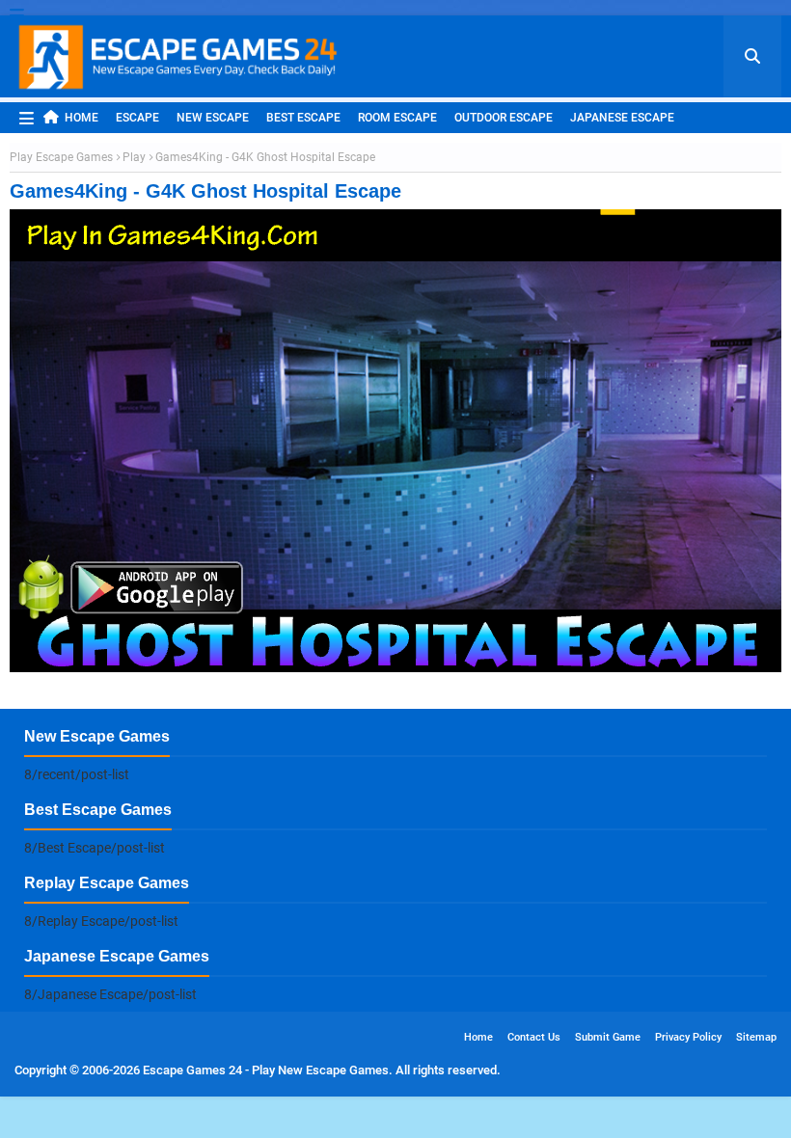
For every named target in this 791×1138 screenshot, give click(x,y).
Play (134, 157)
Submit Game (608, 1037)
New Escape (213, 117)
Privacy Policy (688, 1037)
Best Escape (303, 117)
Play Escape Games (61, 157)
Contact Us (533, 1037)
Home (81, 117)
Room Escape (397, 117)
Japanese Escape (622, 117)
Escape (137, 117)
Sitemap (756, 1037)
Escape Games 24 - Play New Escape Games (266, 1070)
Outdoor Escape (503, 117)
